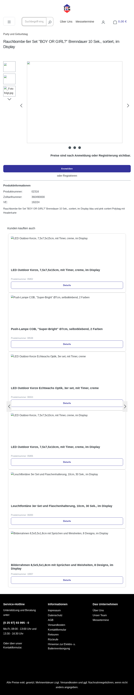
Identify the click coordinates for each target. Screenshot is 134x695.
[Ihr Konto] (103, 21)
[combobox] (34, 21)
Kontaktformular (12, 647)
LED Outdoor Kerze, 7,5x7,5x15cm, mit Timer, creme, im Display (55, 270)
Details (67, 285)
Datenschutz (55, 615)
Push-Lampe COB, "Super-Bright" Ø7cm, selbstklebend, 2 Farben (57, 329)
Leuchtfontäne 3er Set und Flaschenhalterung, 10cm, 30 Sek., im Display (61, 506)
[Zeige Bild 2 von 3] (74, 147)
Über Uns (66, 21)
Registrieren (70, 175)
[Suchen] (49, 21)
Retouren (53, 634)
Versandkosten (56, 625)
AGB (50, 620)
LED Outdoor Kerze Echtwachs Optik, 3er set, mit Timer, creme (55, 388)
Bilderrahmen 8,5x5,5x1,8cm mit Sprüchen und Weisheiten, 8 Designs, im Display (62, 566)
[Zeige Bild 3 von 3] (79, 147)
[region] (67, 105)
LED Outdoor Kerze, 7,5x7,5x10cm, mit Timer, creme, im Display (55, 447)
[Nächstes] (128, 105)
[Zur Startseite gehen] (67, 8)
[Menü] (9, 21)
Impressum (54, 610)
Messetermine (85, 21)
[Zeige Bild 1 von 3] (69, 147)
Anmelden (67, 168)
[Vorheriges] (21, 105)
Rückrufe (53, 639)
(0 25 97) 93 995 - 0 (16, 622)
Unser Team (100, 615)
